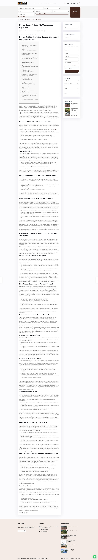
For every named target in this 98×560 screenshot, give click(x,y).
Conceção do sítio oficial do (26, 70)
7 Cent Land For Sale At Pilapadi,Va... (71, 541)
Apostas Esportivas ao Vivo (26, 61)
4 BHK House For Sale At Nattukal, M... (72, 545)
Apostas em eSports (25, 78)
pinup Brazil (22, 19)
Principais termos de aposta (27, 76)
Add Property (53, 3)
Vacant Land (67, 90)
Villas (66, 93)
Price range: (37, 13)
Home (35, 3)
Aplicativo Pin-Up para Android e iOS (28, 83)
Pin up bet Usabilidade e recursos (28, 80)
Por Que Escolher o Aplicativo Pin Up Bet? (29, 55)
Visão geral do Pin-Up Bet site (27, 72)
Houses (66, 88)
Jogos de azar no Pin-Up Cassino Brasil (29, 65)
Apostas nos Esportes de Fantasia (28, 71)
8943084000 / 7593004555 (71, 3)
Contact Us (46, 3)
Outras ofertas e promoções (27, 63)
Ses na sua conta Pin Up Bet (27, 79)
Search (71, 71)
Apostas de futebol (25, 46)
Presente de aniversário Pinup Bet (28, 62)
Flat (65, 85)
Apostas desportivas (25, 92)
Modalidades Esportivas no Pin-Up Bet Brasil (30, 57)
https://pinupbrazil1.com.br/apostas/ (40, 173)
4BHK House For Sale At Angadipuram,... (71, 536)
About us (40, 3)
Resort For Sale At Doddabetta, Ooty (70, 550)
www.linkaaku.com (44, 531)
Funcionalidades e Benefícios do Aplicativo (29, 45)
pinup (55, 129)
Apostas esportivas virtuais (26, 88)
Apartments (67, 80)
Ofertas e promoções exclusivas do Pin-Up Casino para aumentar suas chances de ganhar (29, 95)
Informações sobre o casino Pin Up (28, 82)
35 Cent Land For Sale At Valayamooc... (72, 531)
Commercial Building (68, 83)
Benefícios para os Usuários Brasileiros (29, 84)
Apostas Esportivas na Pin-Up (27, 97)
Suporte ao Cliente (25, 69)
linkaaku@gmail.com (44, 529)
